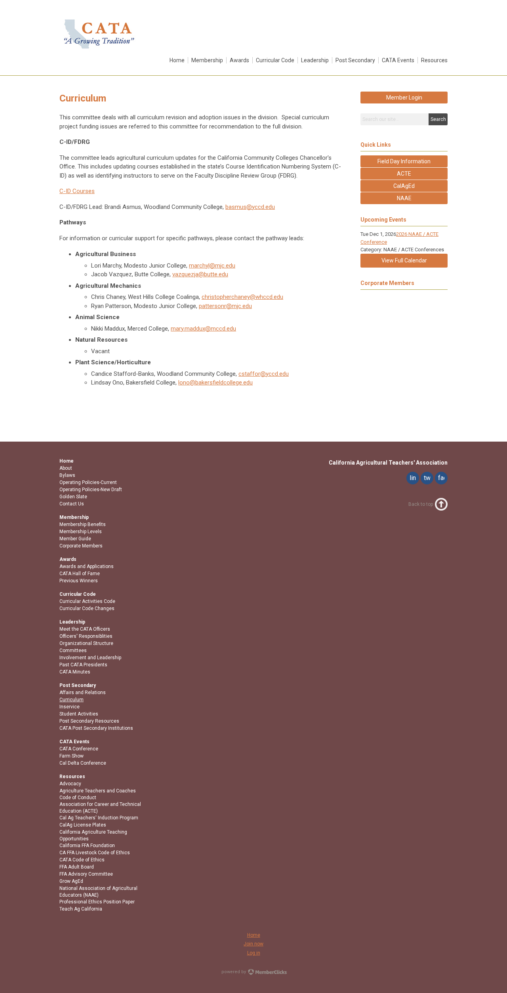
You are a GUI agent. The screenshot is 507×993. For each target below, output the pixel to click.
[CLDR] (99, 50)
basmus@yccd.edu (250, 206)
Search (438, 119)
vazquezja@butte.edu (200, 274)
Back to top (420, 504)
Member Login (404, 97)
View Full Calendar (404, 260)
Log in (253, 953)
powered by (234, 971)
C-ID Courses (77, 191)
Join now (253, 944)
